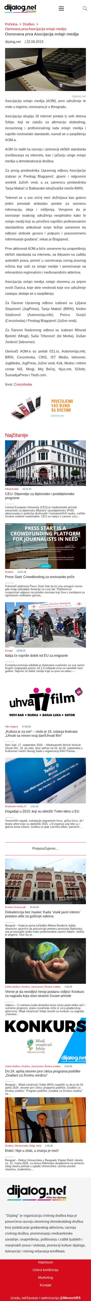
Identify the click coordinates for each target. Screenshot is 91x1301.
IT (25, 806)
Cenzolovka (23, 384)
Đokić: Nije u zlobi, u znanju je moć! (32, 1150)
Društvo (9, 572)
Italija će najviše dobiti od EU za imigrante (36, 655)
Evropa (8, 650)
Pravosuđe (20, 907)
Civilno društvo (12, 986)
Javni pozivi (37, 986)
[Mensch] (45, 394)
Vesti (38, 1145)
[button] (85, 8)
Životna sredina (52, 986)
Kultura (14, 726)
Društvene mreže (14, 806)
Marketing (45, 1277)
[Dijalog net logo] (20, 8)
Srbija (32, 1145)
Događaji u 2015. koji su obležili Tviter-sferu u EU (42, 811)
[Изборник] (61, 8)
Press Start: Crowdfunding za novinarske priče (39, 577)
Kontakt (45, 1285)
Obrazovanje (11, 489)
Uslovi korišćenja (45, 1270)
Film (7, 726)
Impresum (45, 1262)
